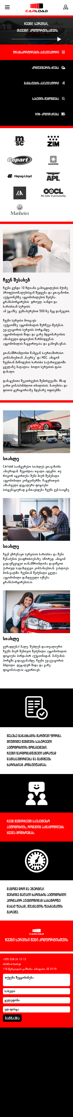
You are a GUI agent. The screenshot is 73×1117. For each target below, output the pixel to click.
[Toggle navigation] (7, 7)
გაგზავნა (12, 1018)
